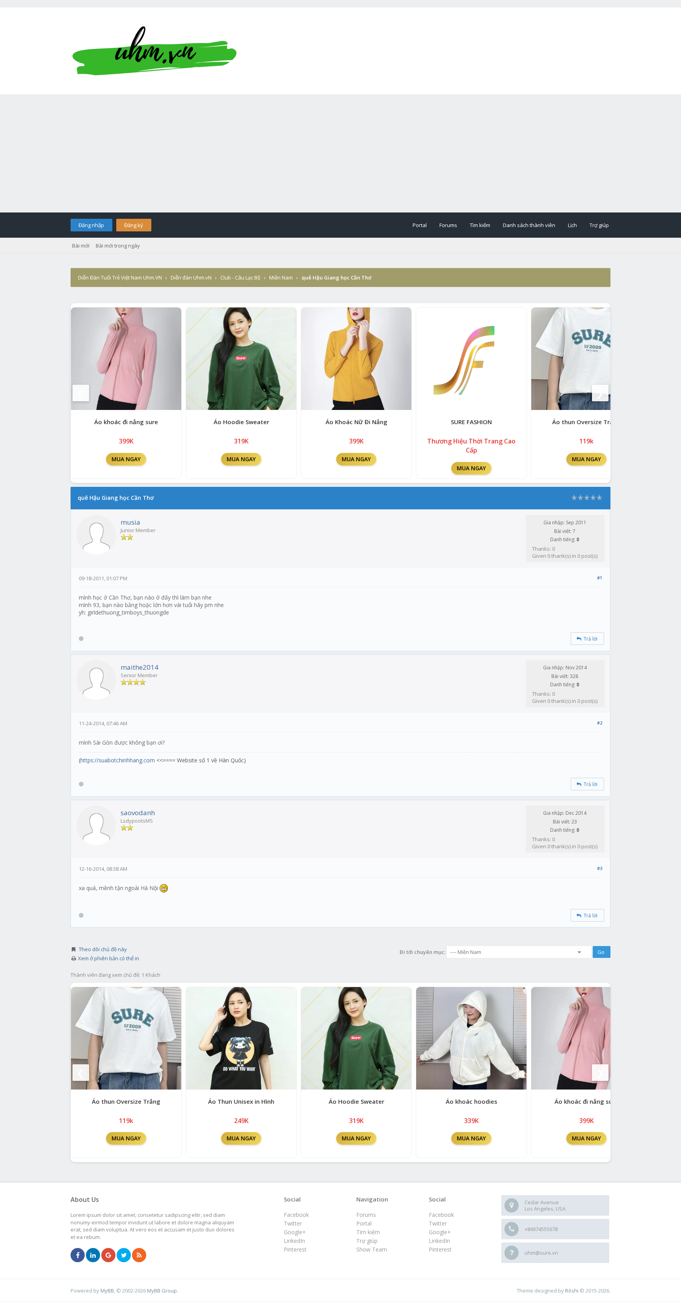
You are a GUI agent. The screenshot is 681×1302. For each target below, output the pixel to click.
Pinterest (440, 1249)
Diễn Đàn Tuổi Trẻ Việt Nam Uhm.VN (120, 277)
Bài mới (80, 245)
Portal (420, 225)
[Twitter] (124, 1255)
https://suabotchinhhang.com (117, 760)
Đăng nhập (91, 225)
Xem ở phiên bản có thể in (108, 958)
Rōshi (572, 1290)
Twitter (438, 1223)
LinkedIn (439, 1240)
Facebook (441, 1214)
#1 (599, 578)
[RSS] (139, 1255)
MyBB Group (162, 1290)
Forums (448, 225)
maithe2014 (139, 667)
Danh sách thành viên (529, 225)
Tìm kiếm (480, 225)
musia (130, 522)
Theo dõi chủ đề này (103, 949)
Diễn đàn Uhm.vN (191, 277)
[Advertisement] (340, 153)
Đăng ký (133, 225)
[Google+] (108, 1255)
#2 (599, 723)
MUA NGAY (126, 459)
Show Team (371, 1249)
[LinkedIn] (93, 1255)
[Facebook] (78, 1255)
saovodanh (138, 812)
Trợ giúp (599, 225)
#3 (599, 868)
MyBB (107, 1290)
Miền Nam (281, 277)
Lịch (572, 225)
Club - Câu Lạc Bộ (240, 277)
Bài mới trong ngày (118, 245)
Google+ (440, 1232)
